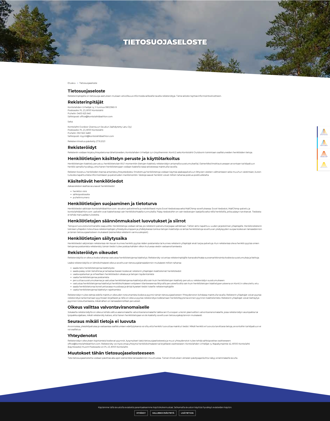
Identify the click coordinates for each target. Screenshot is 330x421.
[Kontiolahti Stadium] (323, 165)
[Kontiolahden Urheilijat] (323, 154)
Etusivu (72, 83)
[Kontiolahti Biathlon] (323, 131)
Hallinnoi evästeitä (163, 413)
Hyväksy (141, 413)
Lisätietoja (187, 413)
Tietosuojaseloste (88, 83)
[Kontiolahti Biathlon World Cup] (323, 143)
